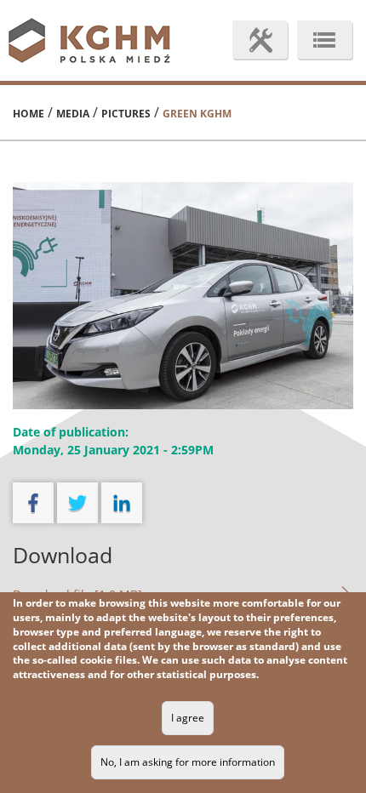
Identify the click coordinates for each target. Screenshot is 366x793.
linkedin (121, 502)
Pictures (126, 113)
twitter (77, 502)
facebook (33, 502)
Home (28, 113)
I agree (187, 717)
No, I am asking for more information (187, 762)
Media (72, 113)
